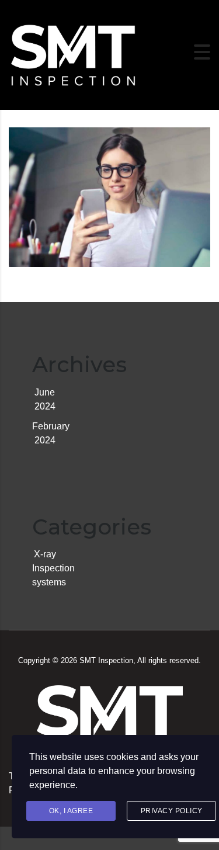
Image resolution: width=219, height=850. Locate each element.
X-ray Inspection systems (53, 568)
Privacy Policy (172, 811)
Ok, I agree (71, 811)
